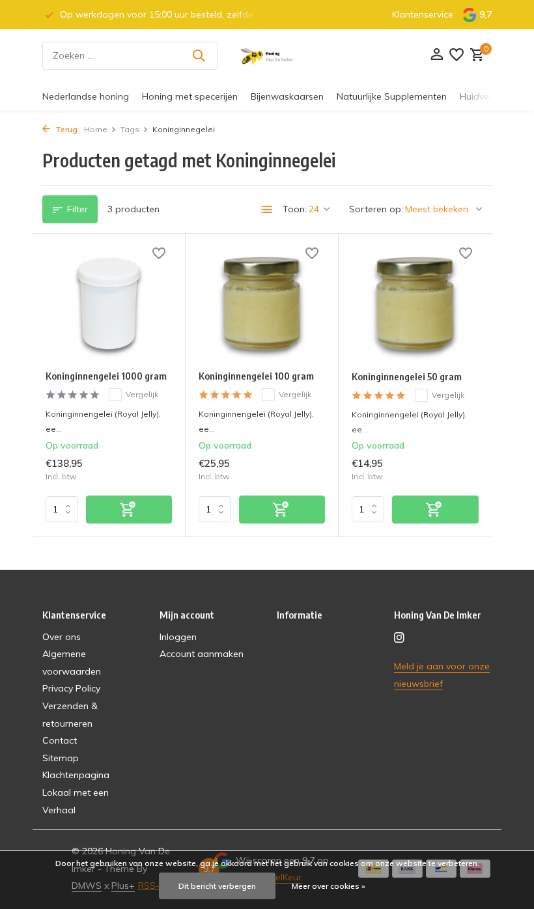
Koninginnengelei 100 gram (256, 376)
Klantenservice (422, 14)
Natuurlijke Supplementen (392, 96)
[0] (475, 56)
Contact (59, 740)
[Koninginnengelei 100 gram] (262, 303)
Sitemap (60, 758)
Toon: (295, 209)
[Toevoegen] (129, 510)
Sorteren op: (376, 209)
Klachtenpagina (75, 775)
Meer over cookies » (328, 886)
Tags (129, 129)
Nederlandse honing (85, 96)
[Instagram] (399, 638)
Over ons (61, 637)
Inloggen (178, 637)
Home (95, 129)
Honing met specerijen (190, 96)
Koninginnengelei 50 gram (407, 376)
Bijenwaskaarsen (287, 96)
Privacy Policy (71, 688)
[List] (267, 210)
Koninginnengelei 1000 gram (106, 376)
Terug (65, 129)
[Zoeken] (198, 55)
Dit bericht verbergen (217, 886)
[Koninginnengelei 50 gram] (415, 303)
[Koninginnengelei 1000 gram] (109, 303)
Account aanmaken (202, 654)
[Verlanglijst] (456, 56)
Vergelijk (142, 394)
